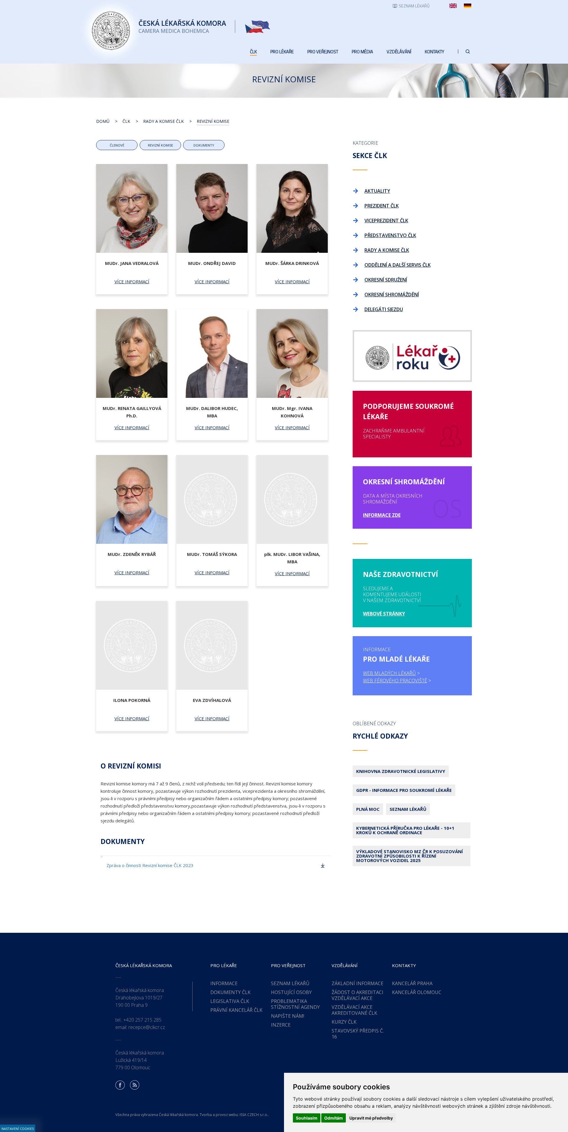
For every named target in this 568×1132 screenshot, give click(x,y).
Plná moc (368, 809)
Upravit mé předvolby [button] (371, 1117)
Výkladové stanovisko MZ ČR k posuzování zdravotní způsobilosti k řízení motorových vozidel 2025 (409, 855)
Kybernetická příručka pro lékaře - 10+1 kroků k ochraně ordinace (405, 830)
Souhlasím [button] (306, 1117)
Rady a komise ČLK (163, 121)
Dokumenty (203, 145)
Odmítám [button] (333, 1117)
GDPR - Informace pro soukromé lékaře (404, 790)
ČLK (126, 121)
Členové (117, 145)
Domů (102, 121)
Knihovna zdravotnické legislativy (400, 771)
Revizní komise (160, 145)
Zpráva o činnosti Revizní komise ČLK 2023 (149, 865)
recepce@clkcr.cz (146, 1027)
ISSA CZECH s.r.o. (254, 1114)
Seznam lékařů (408, 809)
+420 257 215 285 (142, 1020)
